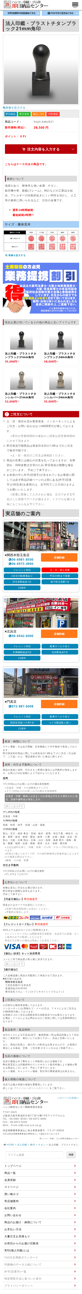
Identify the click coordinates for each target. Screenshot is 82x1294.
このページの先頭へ (68, 1097)
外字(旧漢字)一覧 (15, 1271)
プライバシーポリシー (18, 1285)
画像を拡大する (16, 107)
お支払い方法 (13, 1229)
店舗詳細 (59, 557)
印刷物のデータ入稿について (23, 1264)
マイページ (11, 1187)
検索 (71, 1154)
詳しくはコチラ (14, 806)
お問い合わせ (13, 1215)
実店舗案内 (11, 1201)
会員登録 (10, 1180)
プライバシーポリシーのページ (31, 1088)
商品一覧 (10, 1173)
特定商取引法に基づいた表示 (23, 1278)
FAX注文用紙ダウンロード (21, 1257)
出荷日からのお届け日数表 (21, 1243)
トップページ (13, 1166)
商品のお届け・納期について (23, 1222)
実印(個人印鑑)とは (16, 1250)
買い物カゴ (11, 1194)
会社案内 (10, 1208)
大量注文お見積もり (17, 1236)
